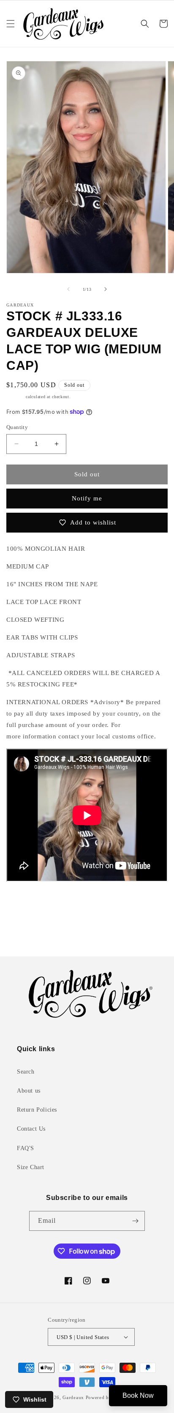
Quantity (17, 427)
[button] (10, 23)
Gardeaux (74, 1397)
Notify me (87, 498)
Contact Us (31, 1129)
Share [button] (23, 905)
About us (29, 1091)
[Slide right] (105, 289)
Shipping (15, 396)
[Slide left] (68, 289)
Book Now (138, 1395)
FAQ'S (25, 1148)
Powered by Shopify (108, 1397)
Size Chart (30, 1167)
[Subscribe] (135, 1221)
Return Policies (37, 1110)
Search (26, 1072)
